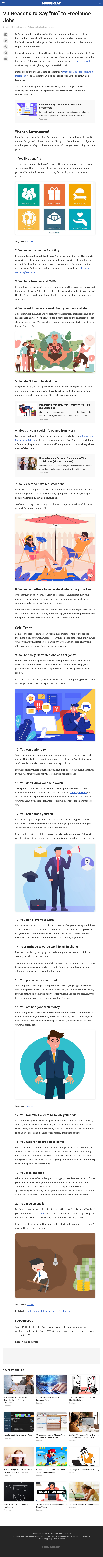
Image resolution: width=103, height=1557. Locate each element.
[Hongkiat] (51, 3)
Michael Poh (10, 27)
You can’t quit (38, 1213)
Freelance (22, 27)
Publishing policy (45, 1538)
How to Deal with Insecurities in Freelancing (48, 1310)
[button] (5, 34)
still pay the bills (78, 792)
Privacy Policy (59, 1538)
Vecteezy (30, 241)
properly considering (84, 60)
